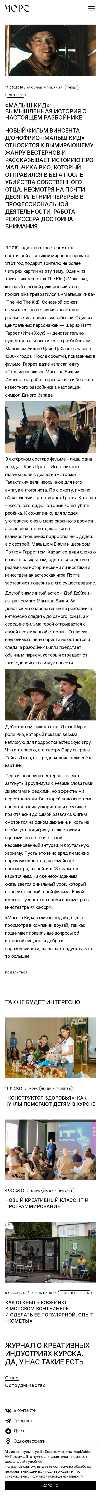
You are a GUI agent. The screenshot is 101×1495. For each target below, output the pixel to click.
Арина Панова (44, 1293)
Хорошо (50, 1486)
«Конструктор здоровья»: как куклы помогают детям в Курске (50, 1101)
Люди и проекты (56, 1088)
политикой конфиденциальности (57, 1476)
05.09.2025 (15, 1292)
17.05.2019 (14, 87)
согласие (60, 1466)
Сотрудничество (25, 1385)
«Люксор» (40, 907)
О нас (12, 1378)
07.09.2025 (15, 1190)
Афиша (71, 87)
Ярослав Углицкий (43, 87)
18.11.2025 (14, 1088)
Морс (33, 1088)
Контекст (15, 95)
